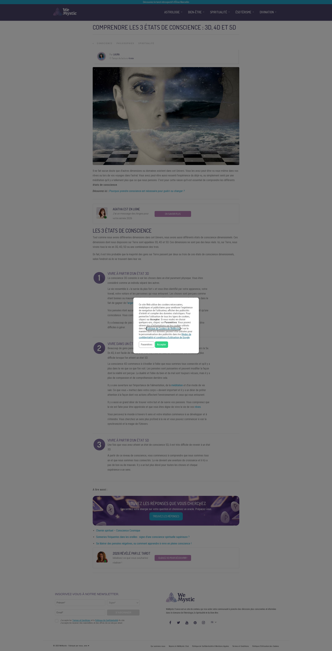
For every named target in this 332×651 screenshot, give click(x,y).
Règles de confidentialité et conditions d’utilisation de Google (165, 336)
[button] (146, 344)
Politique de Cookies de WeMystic (163, 328)
